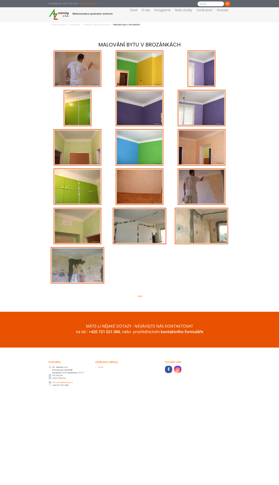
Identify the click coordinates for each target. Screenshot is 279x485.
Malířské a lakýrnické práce (97, 24)
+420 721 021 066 (104, 331)
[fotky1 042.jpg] (77, 265)
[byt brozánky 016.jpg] (77, 147)
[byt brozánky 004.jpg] (139, 147)
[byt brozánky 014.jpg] (77, 108)
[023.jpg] (139, 108)
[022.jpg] (201, 69)
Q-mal (100, 367)
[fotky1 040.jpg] (201, 226)
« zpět (139, 296)
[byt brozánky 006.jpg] (201, 147)
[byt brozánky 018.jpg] (77, 226)
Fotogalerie (162, 10)
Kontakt (222, 10)
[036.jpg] (77, 69)
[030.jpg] (201, 186)
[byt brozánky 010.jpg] (139, 186)
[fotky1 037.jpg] (139, 226)
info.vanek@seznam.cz (88, 3)
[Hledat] (227, 3)
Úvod (133, 10)
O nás (146, 10)
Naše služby (183, 10)
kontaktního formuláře (182, 331)
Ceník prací (205, 10)
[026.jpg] (139, 69)
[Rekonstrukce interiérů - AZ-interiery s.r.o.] (82, 14)
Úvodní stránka (58, 24)
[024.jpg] (201, 108)
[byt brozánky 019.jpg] (77, 186)
